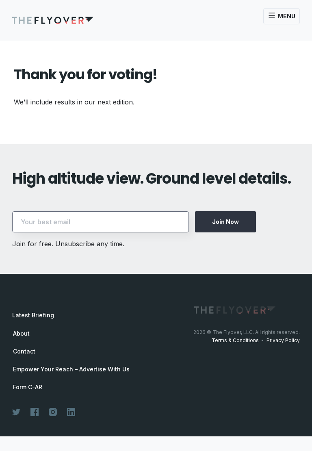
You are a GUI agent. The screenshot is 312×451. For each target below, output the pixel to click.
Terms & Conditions (235, 340)
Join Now (225, 221)
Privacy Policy (283, 340)
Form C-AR (27, 387)
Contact (24, 351)
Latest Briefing (33, 315)
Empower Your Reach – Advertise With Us (71, 369)
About (21, 333)
